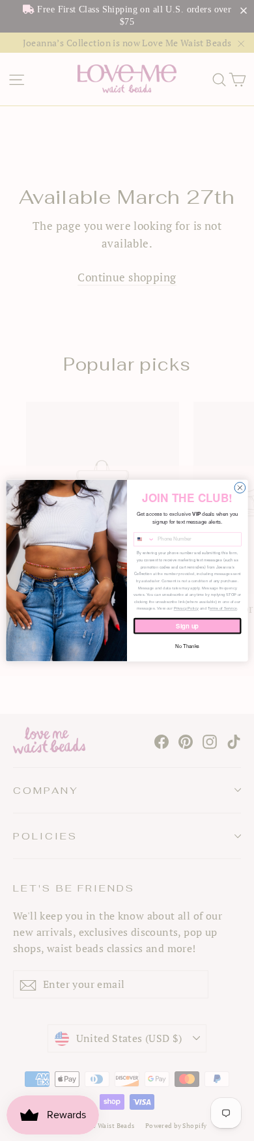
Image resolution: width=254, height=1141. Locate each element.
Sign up (187, 625)
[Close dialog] (240, 487)
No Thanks (187, 645)
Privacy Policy (186, 608)
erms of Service (223, 608)
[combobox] (144, 539)
